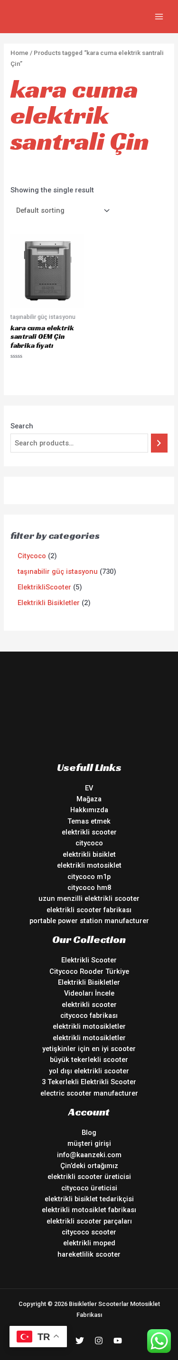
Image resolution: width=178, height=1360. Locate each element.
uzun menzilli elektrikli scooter (89, 898)
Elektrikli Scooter (89, 960)
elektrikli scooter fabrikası (89, 910)
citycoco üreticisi (89, 1188)
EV (89, 788)
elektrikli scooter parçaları (89, 1221)
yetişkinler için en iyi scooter (89, 1048)
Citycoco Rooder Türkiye (89, 971)
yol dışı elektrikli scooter (89, 1071)
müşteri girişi (89, 1143)
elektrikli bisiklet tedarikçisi (89, 1199)
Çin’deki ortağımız (89, 1165)
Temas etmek (89, 821)
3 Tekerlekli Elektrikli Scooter (89, 1082)
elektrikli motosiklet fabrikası (89, 1210)
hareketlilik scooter (89, 1254)
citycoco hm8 (89, 887)
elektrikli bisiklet (89, 854)
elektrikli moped (89, 1243)
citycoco (89, 843)
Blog (89, 1132)
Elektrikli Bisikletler (89, 982)
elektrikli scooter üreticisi (89, 1176)
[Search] (159, 443)
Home (19, 52)
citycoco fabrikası (89, 1015)
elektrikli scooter (89, 832)
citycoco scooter (89, 1232)
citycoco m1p (89, 876)
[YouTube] (117, 1340)
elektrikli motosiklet (89, 865)
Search (21, 426)
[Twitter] (79, 1340)
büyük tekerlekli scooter (89, 1059)
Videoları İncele (89, 993)
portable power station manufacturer (89, 920)
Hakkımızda (89, 810)
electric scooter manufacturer (89, 1093)
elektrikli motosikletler (89, 1026)
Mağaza (89, 799)
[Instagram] (98, 1340)
